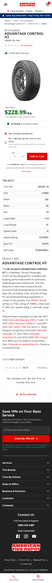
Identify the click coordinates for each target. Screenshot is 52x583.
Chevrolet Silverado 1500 (21, 320)
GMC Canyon (41, 337)
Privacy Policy (37, 447)
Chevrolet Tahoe (23, 323)
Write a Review (28, 394)
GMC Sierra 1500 (17, 327)
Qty (13, 153)
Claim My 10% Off (24, 438)
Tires (15, 20)
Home (7, 20)
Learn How (26, 171)
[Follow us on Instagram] (26, 536)
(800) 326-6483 (26, 525)
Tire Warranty (26, 564)
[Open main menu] (5, 4)
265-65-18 (33, 23)
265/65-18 (36, 300)
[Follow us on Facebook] (18, 536)
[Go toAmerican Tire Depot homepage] (27, 4)
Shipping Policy (39, 560)
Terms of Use (24, 560)
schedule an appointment (22, 344)
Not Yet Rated (26, 45)
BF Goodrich (27, 20)
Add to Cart (37, 156)
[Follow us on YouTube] (34, 536)
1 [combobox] (14, 156)
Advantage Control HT (15, 23)
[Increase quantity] (23, 156)
